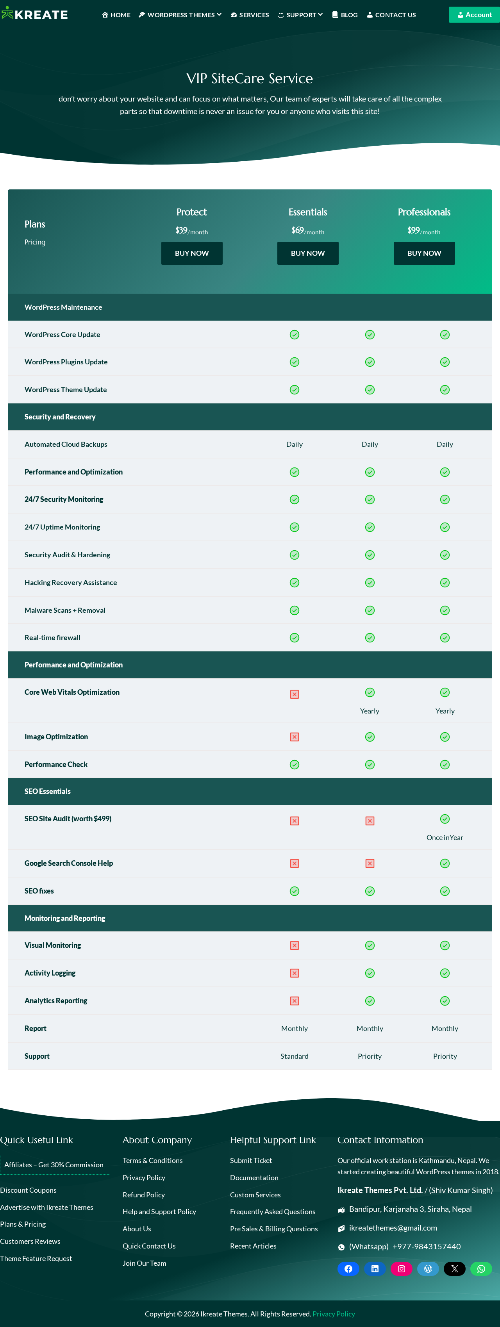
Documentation (254, 1177)
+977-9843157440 (427, 1246)
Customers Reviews (30, 1241)
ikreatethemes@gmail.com (393, 1227)
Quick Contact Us (149, 1245)
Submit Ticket (251, 1160)
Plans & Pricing (23, 1224)
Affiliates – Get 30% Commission (54, 1164)
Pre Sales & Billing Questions (274, 1228)
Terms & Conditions (153, 1160)
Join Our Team (144, 1263)
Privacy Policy (144, 1177)
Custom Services (255, 1194)
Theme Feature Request (36, 1258)
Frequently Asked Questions (273, 1211)
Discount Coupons (28, 1190)
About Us (137, 1228)
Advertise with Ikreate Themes (46, 1207)
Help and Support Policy (159, 1211)
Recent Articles (253, 1245)
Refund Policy (144, 1194)
